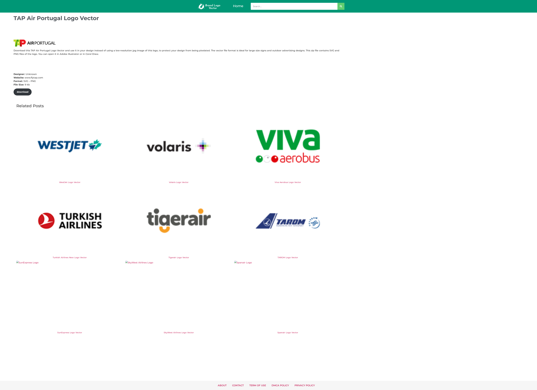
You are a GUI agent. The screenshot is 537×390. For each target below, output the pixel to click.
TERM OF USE (257, 385)
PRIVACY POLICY (305, 385)
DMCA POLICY (280, 385)
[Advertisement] (64, 31)
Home (238, 6)
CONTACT (238, 385)
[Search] (340, 6)
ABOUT (222, 385)
